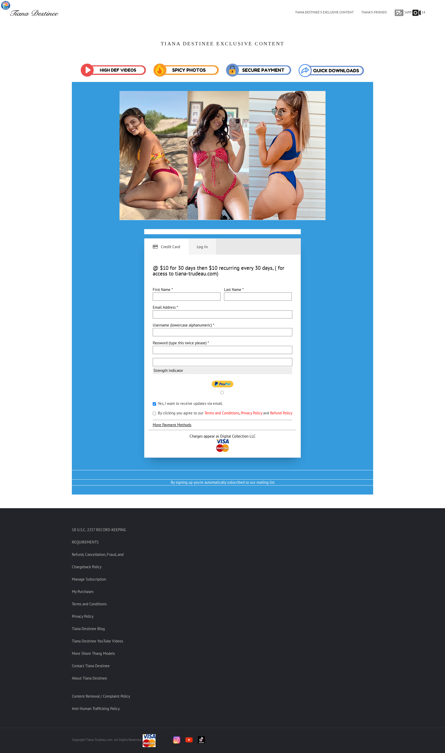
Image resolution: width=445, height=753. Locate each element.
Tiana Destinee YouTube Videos (97, 641)
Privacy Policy (252, 413)
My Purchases (82, 591)
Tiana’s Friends (374, 12)
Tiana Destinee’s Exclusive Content (324, 12)
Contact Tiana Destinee (91, 665)
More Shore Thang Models (93, 653)
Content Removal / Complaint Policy (101, 696)
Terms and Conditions (221, 413)
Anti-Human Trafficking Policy (96, 708)
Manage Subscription (89, 579)
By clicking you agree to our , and (224, 413)
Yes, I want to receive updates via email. (190, 403)
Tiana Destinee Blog (88, 628)
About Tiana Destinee (89, 678)
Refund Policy (281, 413)
